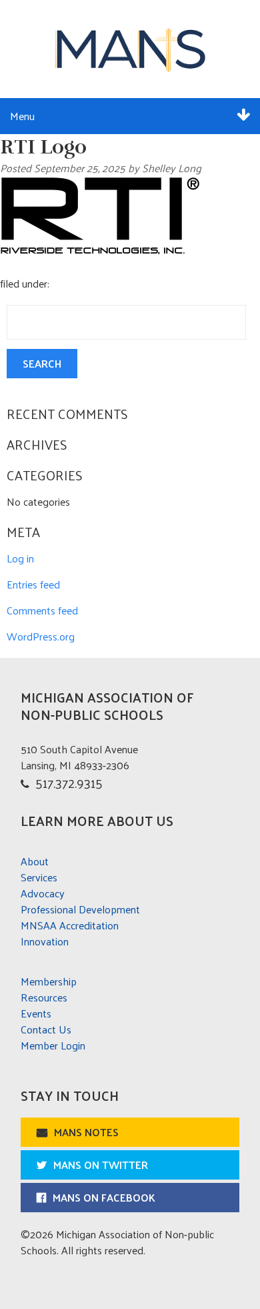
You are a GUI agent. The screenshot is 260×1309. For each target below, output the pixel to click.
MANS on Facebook (104, 1197)
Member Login (53, 1045)
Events (36, 1013)
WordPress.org (41, 636)
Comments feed (42, 610)
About (35, 861)
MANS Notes (86, 1132)
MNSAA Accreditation (70, 925)
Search (42, 363)
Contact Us (46, 1029)
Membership (49, 981)
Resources (44, 997)
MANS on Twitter (100, 1164)
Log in (20, 558)
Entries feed (33, 584)
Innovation (45, 941)
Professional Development (80, 909)
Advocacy (43, 893)
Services (39, 877)
